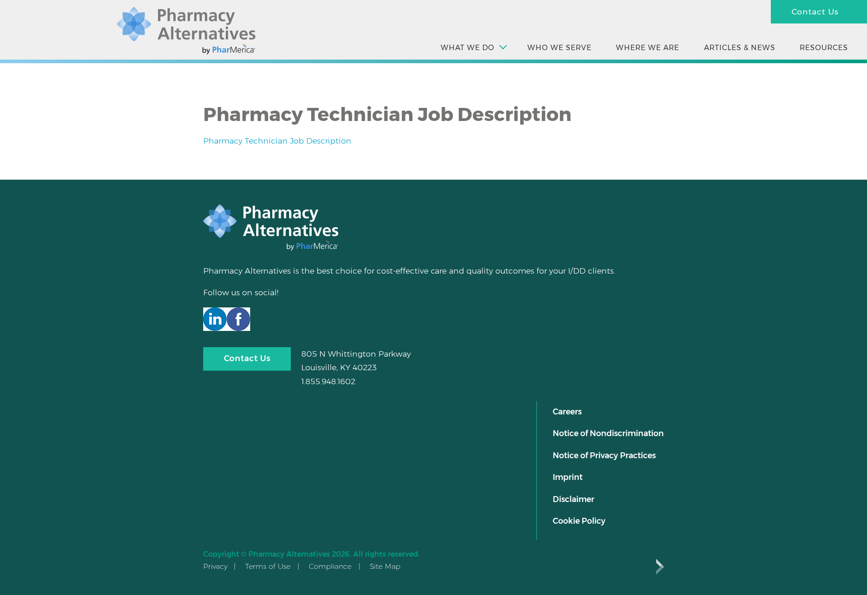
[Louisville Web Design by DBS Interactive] (660, 567)
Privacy (215, 566)
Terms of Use (267, 566)
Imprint (568, 477)
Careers (567, 411)
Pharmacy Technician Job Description (277, 140)
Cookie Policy (579, 520)
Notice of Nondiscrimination (608, 433)
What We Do (467, 47)
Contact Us (815, 11)
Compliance (330, 566)
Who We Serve (559, 47)
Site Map (385, 566)
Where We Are (647, 47)
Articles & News (739, 47)
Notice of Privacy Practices (604, 455)
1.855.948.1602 (328, 381)
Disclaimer (573, 499)
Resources (824, 47)
